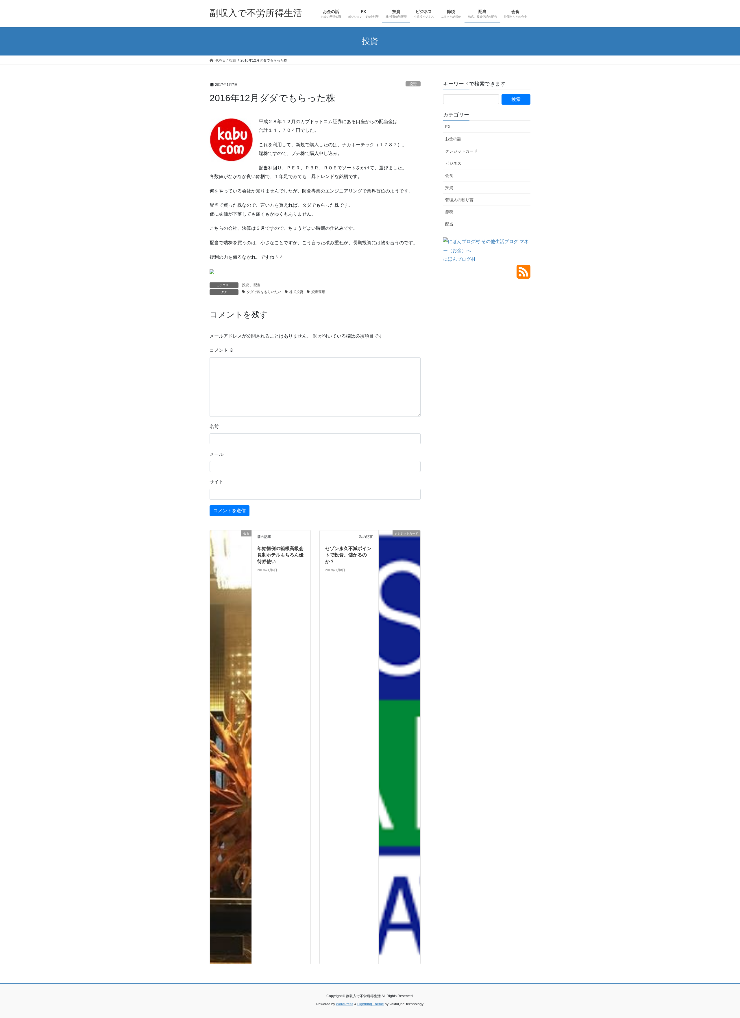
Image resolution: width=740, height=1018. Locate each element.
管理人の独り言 (459, 199)
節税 (449, 212)
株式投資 (296, 292)
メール (216, 454)
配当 (257, 285)
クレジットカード (461, 151)
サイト (216, 481)
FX (447, 126)
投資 (413, 84)
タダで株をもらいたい (264, 292)
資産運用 (318, 292)
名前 (214, 426)
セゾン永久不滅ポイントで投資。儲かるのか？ (348, 555)
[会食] (230, 746)
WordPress (344, 1004)
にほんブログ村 (459, 259)
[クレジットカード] (399, 543)
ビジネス (453, 163)
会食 (449, 175)
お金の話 (453, 138)
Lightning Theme (370, 1004)
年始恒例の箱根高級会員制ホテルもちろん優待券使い (280, 555)
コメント (222, 350)
